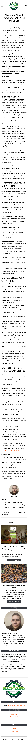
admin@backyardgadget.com (16, 705)
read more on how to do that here (11, 450)
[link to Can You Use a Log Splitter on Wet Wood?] (14, 573)
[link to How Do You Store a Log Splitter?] (14, 534)
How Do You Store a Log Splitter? (14, 546)
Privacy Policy (14, 731)
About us (14, 714)
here (2, 265)
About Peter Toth (14, 716)
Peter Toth (14, 497)
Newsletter (14, 719)
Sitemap (14, 728)
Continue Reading (14, 560)
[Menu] (2, 6)
